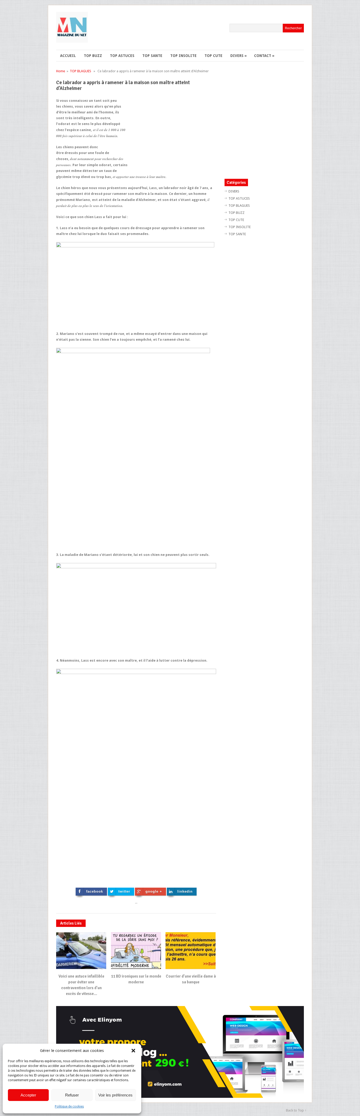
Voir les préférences (115, 1095)
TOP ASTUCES (122, 56)
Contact (264, 56)
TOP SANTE (152, 56)
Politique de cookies (69, 1106)
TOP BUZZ (93, 56)
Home (60, 71)
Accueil (68, 56)
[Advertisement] (172, 135)
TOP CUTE (213, 56)
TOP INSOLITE (183, 56)
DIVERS (238, 56)
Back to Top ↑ (296, 1110)
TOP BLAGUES (80, 71)
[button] (133, 1050)
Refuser (72, 1095)
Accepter (28, 1095)
